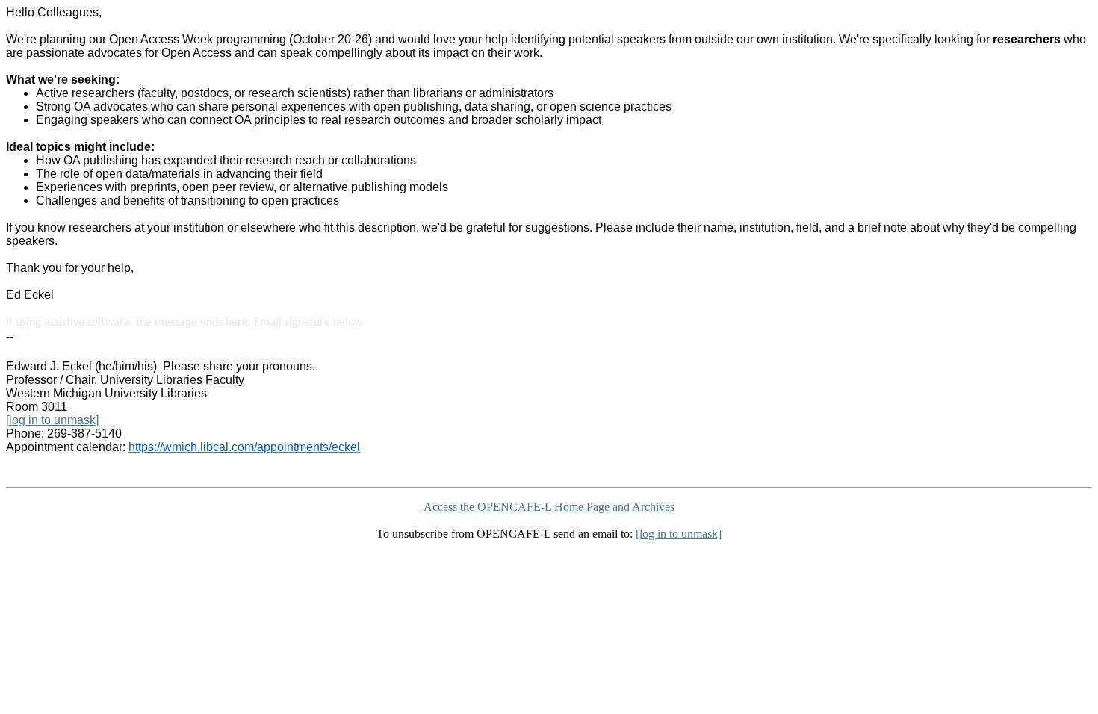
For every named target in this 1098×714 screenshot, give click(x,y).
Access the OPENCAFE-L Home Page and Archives (549, 506)
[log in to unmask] (52, 420)
